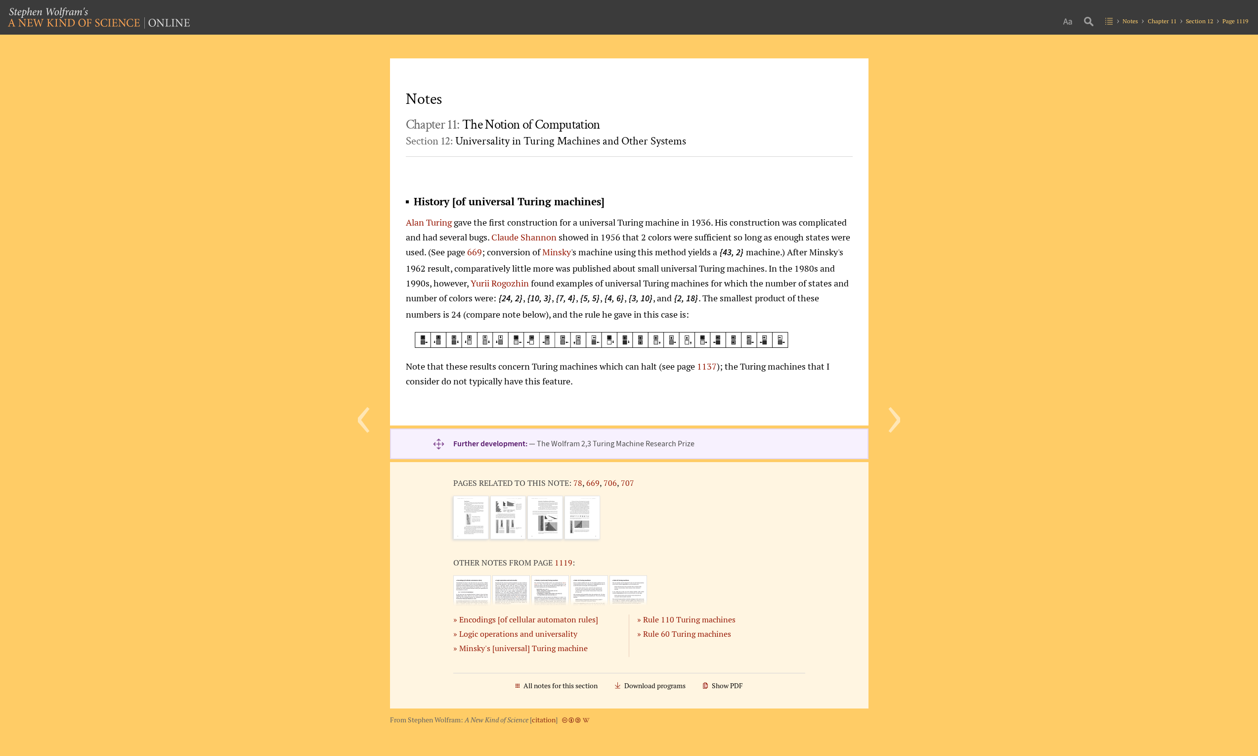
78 (577, 482)
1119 (563, 562)
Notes (1130, 21)
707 (627, 482)
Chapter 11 (1162, 21)
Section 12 (1199, 21)
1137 (707, 366)
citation (544, 719)
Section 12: (546, 141)
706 (610, 482)
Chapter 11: (503, 125)
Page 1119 (1235, 21)
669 (474, 252)
